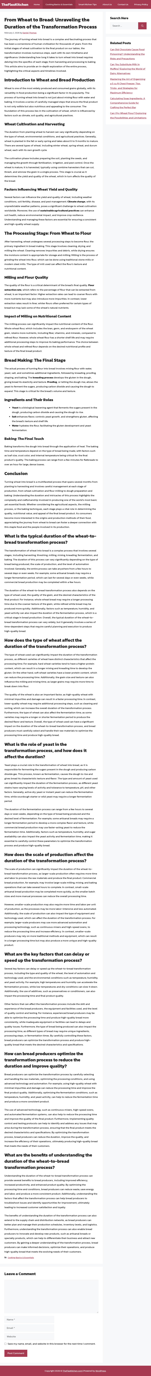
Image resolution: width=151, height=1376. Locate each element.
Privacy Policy (141, 4)
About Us (107, 4)
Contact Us (123, 4)
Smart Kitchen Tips (87, 4)
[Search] (142, 25)
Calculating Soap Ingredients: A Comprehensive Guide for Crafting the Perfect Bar (127, 102)
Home (37, 4)
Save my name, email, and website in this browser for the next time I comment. (51, 1344)
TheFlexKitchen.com (72, 1370)
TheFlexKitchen (14, 4)
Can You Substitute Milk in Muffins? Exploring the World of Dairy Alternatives (127, 68)
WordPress (100, 1370)
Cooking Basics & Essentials (59, 4)
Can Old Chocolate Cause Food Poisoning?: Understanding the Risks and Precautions (127, 53)
